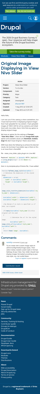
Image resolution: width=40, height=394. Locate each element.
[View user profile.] (3, 243)
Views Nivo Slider (18, 56)
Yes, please (10, 11)
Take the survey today (20, 51)
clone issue (18, 273)
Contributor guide (8, 324)
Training (12, 321)
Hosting (20, 321)
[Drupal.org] (20, 28)
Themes (4, 358)
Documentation (8, 335)
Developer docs (7, 343)
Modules (4, 56)
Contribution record (13, 266)
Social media (6, 307)
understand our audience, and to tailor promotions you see (21, 6)
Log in (17, 258)
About (3, 365)
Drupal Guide (6, 338)
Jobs (2, 314)
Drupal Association (8, 370)
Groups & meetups (8, 326)
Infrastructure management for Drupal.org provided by (19, 283)
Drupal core (6, 353)
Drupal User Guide (8, 341)
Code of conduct (7, 331)
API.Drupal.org (7, 345)
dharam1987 (19, 104)
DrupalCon (5, 328)
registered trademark (21, 386)
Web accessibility (8, 368)
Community (6, 318)
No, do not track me (26, 11)
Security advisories (8, 311)
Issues (30, 56)
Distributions (6, 360)
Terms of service (7, 375)
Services (4, 321)
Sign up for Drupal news (11, 309)
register (23, 258)
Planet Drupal (6, 304)
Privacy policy (6, 377)
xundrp (9, 242)
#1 (38, 242)
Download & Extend (9, 350)
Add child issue (8, 273)
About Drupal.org (8, 372)
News (3, 301)
